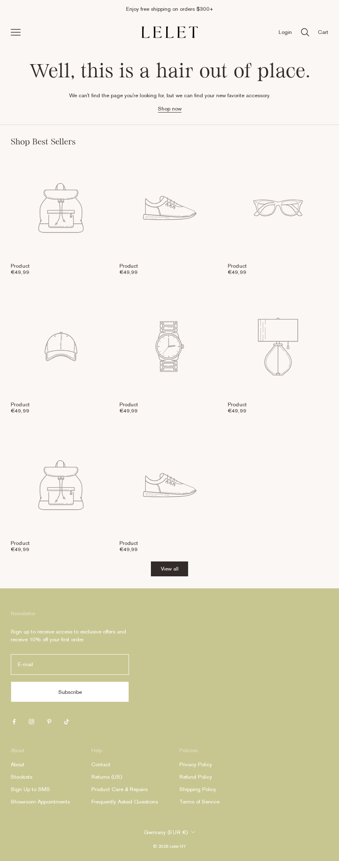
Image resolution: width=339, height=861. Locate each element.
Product (20, 265)
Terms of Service (199, 801)
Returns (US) (106, 776)
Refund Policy (195, 776)
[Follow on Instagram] (31, 721)
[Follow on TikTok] (66, 721)
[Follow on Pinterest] (49, 721)
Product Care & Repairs (119, 789)
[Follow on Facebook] (14, 721)
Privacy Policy (195, 764)
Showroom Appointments (40, 801)
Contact (100, 764)
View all (170, 568)
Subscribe (70, 692)
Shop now (169, 108)
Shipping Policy (197, 789)
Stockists (21, 776)
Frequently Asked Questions (124, 801)
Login (285, 32)
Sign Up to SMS (30, 789)
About (17, 764)
